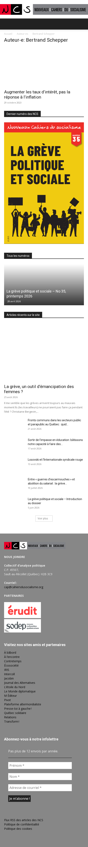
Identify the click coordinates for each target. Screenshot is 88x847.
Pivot (7, 700)
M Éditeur (10, 696)
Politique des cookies (18, 829)
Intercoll (9, 674)
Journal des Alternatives (19, 683)
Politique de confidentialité (21, 824)
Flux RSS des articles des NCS (23, 820)
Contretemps (12, 661)
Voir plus (43, 518)
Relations (10, 717)
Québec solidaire (15, 713)
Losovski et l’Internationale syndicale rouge (55, 459)
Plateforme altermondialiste (22, 704)
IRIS (6, 670)
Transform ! (11, 721)
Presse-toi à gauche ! (18, 708)
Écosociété (11, 665)
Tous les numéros (18, 255)
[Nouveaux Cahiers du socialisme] (44, 9)
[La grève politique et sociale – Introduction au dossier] (14, 504)
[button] (7, 24)
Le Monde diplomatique (20, 691)
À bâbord (10, 652)
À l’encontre (12, 657)
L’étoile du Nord (14, 687)
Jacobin (9, 678)
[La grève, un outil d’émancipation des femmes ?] (44, 352)
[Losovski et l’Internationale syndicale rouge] (14, 465)
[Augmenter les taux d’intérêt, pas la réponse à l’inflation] (44, 67)
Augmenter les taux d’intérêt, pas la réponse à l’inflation (37, 95)
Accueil (8, 34)
